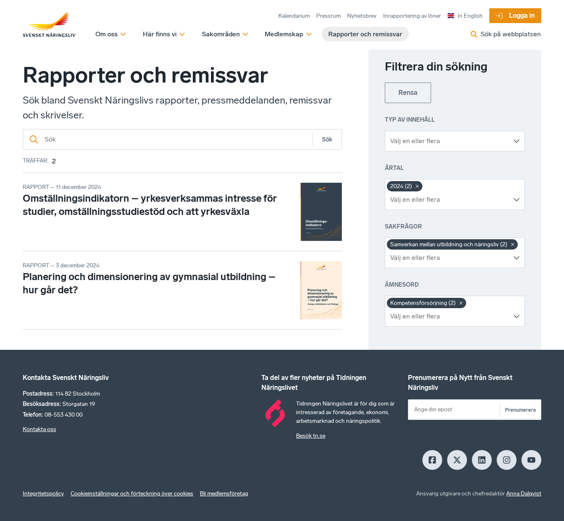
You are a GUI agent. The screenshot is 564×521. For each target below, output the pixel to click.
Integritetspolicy (43, 493)
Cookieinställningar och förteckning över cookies (132, 493)
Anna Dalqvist (523, 493)
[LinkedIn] (482, 460)
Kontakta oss (39, 429)
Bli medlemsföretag (224, 493)
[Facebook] (432, 460)
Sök (327, 139)
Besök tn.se (310, 435)
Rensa (407, 93)
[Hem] (49, 24)
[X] (457, 460)
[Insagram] (507, 460)
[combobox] (448, 141)
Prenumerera (520, 410)
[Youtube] (531, 460)
